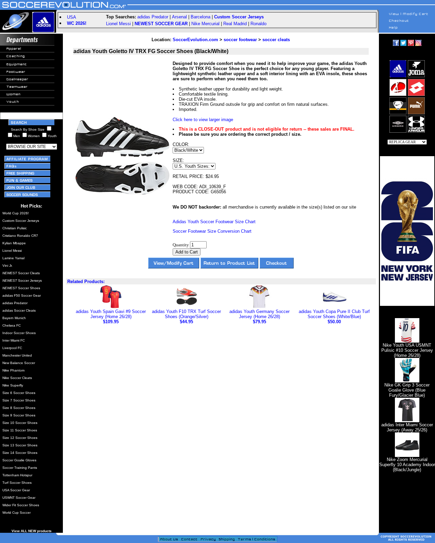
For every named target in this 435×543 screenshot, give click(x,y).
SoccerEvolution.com (195, 39)
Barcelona (200, 16)
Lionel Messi (118, 23)
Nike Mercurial (205, 23)
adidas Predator (152, 16)
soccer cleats (276, 39)
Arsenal (179, 16)
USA (71, 17)
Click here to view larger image (203, 119)
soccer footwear (240, 39)
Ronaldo (258, 23)
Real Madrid (235, 23)
